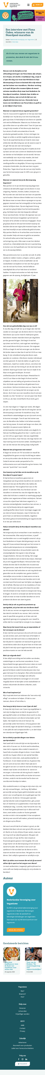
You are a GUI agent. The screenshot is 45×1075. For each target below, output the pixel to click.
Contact (22, 1028)
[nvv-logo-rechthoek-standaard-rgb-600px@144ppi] (11, 1)
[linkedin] (26, 1059)
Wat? (22, 991)
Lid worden (22, 1011)
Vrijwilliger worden (22, 1014)
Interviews (15, 42)
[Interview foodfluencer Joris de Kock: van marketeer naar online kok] (11, 948)
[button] (4, 961)
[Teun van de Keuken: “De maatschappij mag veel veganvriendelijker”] (33, 948)
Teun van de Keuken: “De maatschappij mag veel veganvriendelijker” (34, 965)
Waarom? (22, 994)
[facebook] (19, 1059)
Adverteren (23, 1042)
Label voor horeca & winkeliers (22, 1048)
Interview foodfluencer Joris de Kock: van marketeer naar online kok (11, 965)
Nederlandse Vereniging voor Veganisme (22, 40)
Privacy (22, 1031)
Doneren (22, 1008)
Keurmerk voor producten (22, 1045)
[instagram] (22, 1059)
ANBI (22, 1025)
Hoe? (22, 997)
